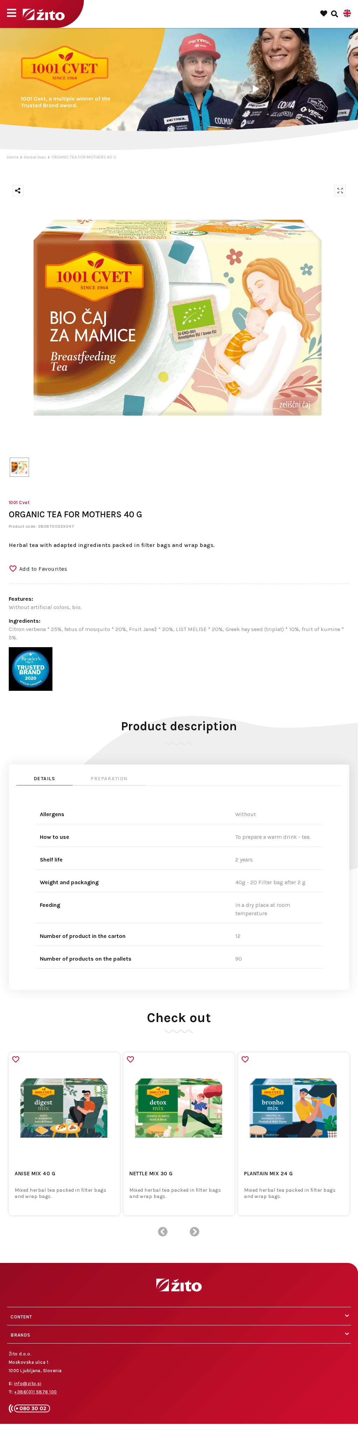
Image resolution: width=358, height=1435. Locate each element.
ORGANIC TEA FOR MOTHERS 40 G (83, 157)
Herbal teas (35, 157)
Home (13, 157)
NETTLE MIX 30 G (151, 1173)
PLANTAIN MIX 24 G (268, 1173)
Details (45, 779)
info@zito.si (27, 1383)
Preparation (109, 779)
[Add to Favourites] (15, 1059)
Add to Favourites (43, 568)
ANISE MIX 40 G (35, 1173)
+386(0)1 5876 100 (35, 1392)
